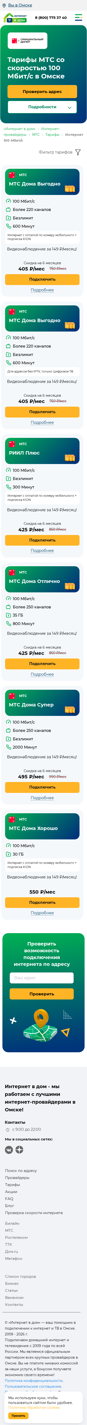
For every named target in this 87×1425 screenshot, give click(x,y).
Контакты (14, 1304)
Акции (11, 1191)
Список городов (20, 1276)
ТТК (8, 1244)
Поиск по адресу (21, 1170)
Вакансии (14, 1297)
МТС (9, 1230)
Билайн (12, 1223)
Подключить (42, 279)
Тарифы (12, 1184)
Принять (18, 1415)
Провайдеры (17, 1177)
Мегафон (13, 1258)
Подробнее (42, 290)
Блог (9, 1205)
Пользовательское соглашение (33, 1386)
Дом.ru (11, 1251)
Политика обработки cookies (34, 1407)
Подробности (42, 107)
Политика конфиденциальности (34, 1381)
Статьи (11, 1290)
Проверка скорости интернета (34, 1212)
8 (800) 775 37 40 (51, 17)
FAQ (9, 1198)
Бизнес (12, 1283)
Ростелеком (16, 1237)
